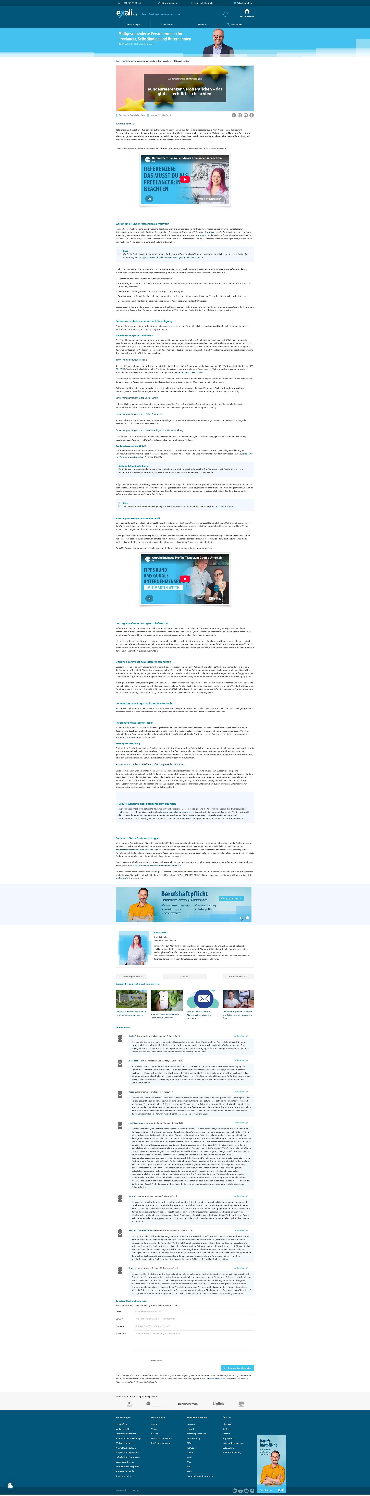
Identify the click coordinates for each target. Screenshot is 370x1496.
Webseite (120, 1326)
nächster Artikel (237, 976)
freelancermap (193, 1438)
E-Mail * (119, 1318)
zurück (185, 976)
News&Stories (127, 61)
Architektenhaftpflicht (126, 1447)
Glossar (154, 1433)
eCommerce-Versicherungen (129, 1438)
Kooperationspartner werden (200, 1476)
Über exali (227, 1424)
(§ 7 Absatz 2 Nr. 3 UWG (192, 372)
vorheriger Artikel (133, 976)
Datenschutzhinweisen (215, 1378)
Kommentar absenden (239, 1368)
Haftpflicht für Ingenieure (127, 1452)
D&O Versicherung (124, 1443)
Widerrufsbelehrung (232, 1452)
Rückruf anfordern (169, 3)
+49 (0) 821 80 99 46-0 (131, 3)
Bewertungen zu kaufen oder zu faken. (177, 812)
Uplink (190, 1452)
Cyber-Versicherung (125, 1461)
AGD (189, 1461)
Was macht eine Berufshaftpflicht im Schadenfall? (158, 865)
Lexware (191, 1424)
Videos (154, 1429)
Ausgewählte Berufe (125, 1471)
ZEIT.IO (190, 1471)
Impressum (228, 1438)
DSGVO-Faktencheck (223, 506)
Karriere (226, 1429)
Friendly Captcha (156, 1360)
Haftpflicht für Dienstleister (128, 1457)
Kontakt (226, 1433)
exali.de (127, 13)
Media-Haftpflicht (124, 1429)
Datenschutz (228, 1447)
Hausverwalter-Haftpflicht (127, 1466)
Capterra (202, 235)
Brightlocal (210, 232)
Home (118, 61)
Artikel (154, 1424)
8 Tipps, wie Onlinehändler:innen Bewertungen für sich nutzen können (171, 257)
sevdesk (190, 1429)
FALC (189, 1466)
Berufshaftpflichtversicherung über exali (135, 849)
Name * (119, 1311)
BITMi (189, 1443)
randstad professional (196, 1433)
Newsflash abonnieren (161, 1438)
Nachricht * (121, 1333)
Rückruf (123, 878)
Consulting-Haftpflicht (126, 1433)
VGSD (189, 1457)
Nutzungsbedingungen (233, 1443)
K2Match (191, 1447)
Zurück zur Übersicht (125, 123)
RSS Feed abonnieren (160, 1443)
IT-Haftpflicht (121, 1424)
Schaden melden (244, 3)
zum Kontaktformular (204, 3)
